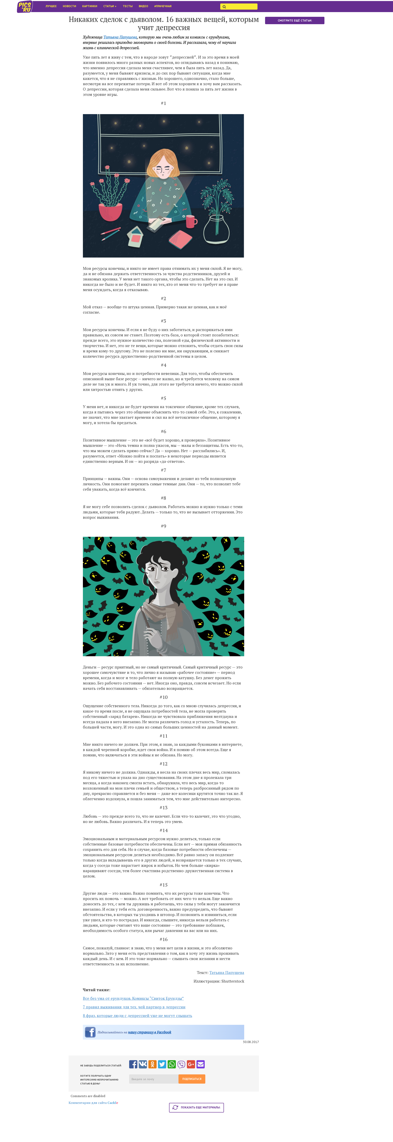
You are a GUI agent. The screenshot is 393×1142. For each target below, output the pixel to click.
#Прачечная (163, 6)
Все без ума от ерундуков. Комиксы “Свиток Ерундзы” (133, 998)
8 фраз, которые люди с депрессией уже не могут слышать (137, 1015)
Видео (143, 6)
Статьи (110, 6)
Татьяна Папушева (120, 37)
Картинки (89, 6)
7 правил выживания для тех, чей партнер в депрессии (134, 1006)
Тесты (128, 6)
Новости (69, 6)
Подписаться (191, 1079)
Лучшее (51, 6)
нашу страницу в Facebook (149, 1032)
